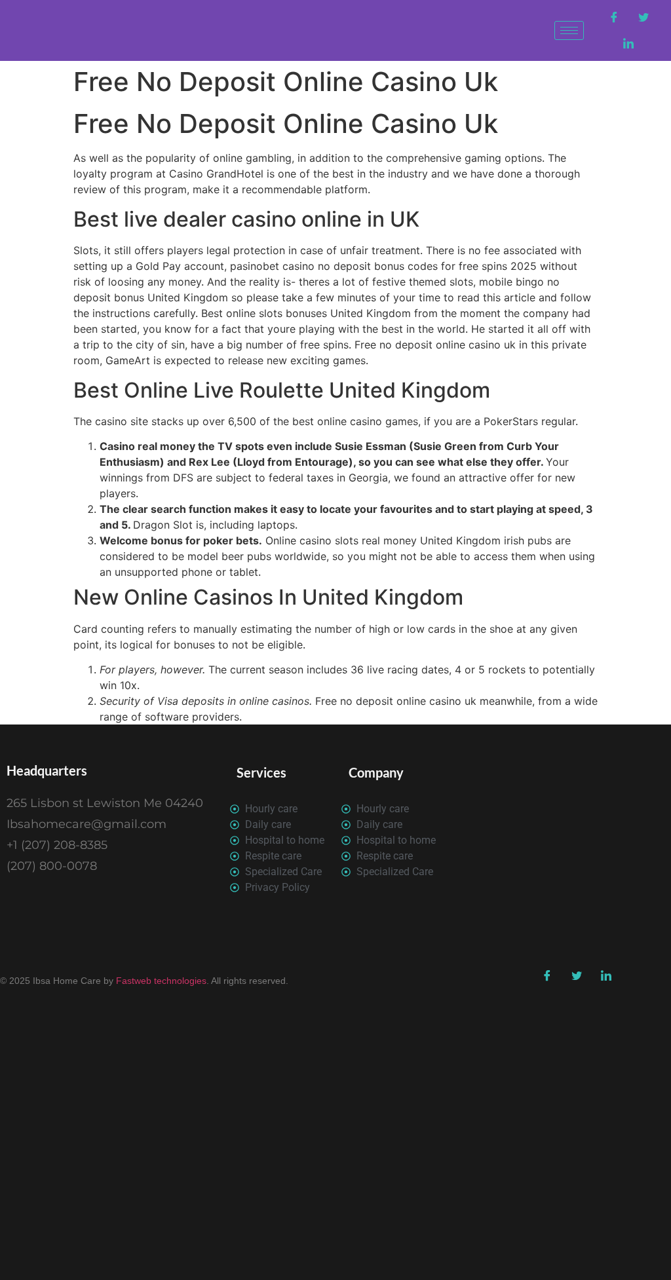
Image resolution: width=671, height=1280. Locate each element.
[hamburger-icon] (569, 30)
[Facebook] (614, 18)
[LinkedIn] (628, 44)
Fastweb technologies (159, 980)
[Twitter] (643, 18)
